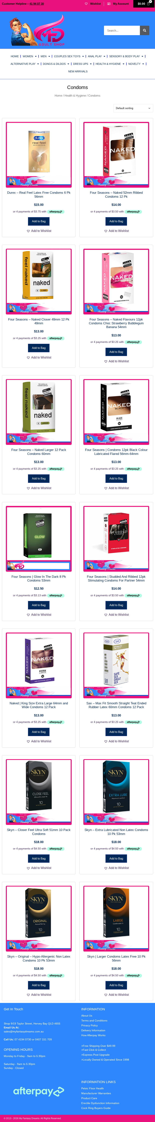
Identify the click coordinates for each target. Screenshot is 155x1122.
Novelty (134, 63)
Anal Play (95, 56)
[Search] (144, 30)
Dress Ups (80, 63)
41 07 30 (36, 3)
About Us (86, 1015)
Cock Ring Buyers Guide (96, 1108)
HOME (15, 56)
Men (43, 56)
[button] (38, 231)
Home (58, 95)
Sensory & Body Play (124, 56)
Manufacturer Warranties (96, 1093)
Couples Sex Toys (67, 56)
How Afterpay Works (93, 1035)
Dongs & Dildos (54, 63)
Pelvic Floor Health (92, 1088)
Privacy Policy (89, 1025)
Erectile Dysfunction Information (100, 1103)
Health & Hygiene (108, 63)
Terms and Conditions (94, 1020)
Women (28, 56)
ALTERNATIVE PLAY (23, 63)
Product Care (89, 1098)
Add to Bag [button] (39, 221)
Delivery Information (93, 1030)
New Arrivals (78, 71)
